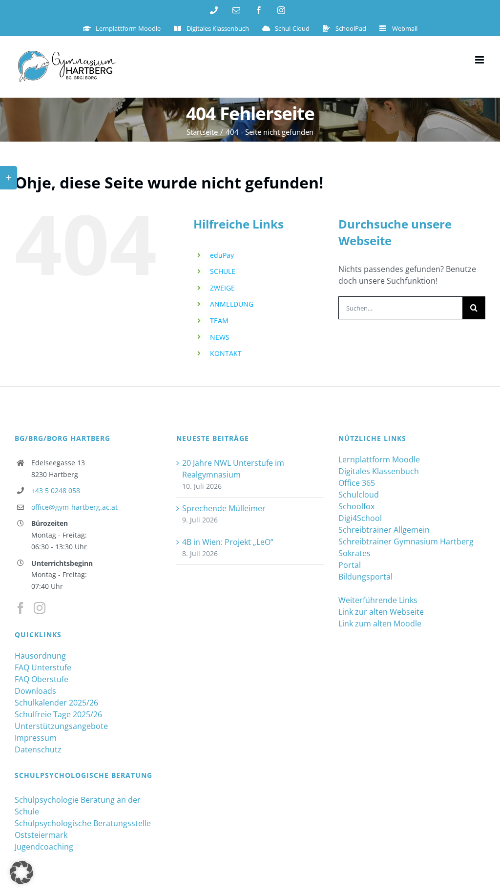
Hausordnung (40, 655)
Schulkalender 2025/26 (56, 702)
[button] (21, 872)
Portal (349, 565)
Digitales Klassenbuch (378, 471)
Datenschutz (38, 749)
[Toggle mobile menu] (480, 60)
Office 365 (356, 483)
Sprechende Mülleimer (224, 508)
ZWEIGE (222, 287)
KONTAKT (226, 353)
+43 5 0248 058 (55, 490)
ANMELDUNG (231, 304)
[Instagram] (39, 608)
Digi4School (360, 518)
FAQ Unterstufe (43, 667)
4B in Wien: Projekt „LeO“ (227, 542)
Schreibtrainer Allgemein (384, 529)
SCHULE (222, 271)
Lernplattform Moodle (379, 459)
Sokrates (354, 553)
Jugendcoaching (44, 846)
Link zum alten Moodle (379, 623)
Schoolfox (356, 506)
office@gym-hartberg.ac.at (74, 507)
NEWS (219, 337)
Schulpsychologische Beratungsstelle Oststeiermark (83, 829)
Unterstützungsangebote (61, 726)
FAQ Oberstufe (41, 679)
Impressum (36, 737)
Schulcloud (358, 494)
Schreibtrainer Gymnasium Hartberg (406, 541)
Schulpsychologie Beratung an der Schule (78, 805)
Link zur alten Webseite (381, 611)
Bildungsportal (365, 576)
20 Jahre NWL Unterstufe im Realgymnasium (233, 468)
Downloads (35, 691)
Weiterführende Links (377, 600)
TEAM (219, 320)
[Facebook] (20, 608)
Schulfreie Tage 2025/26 (58, 714)
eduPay (222, 255)
